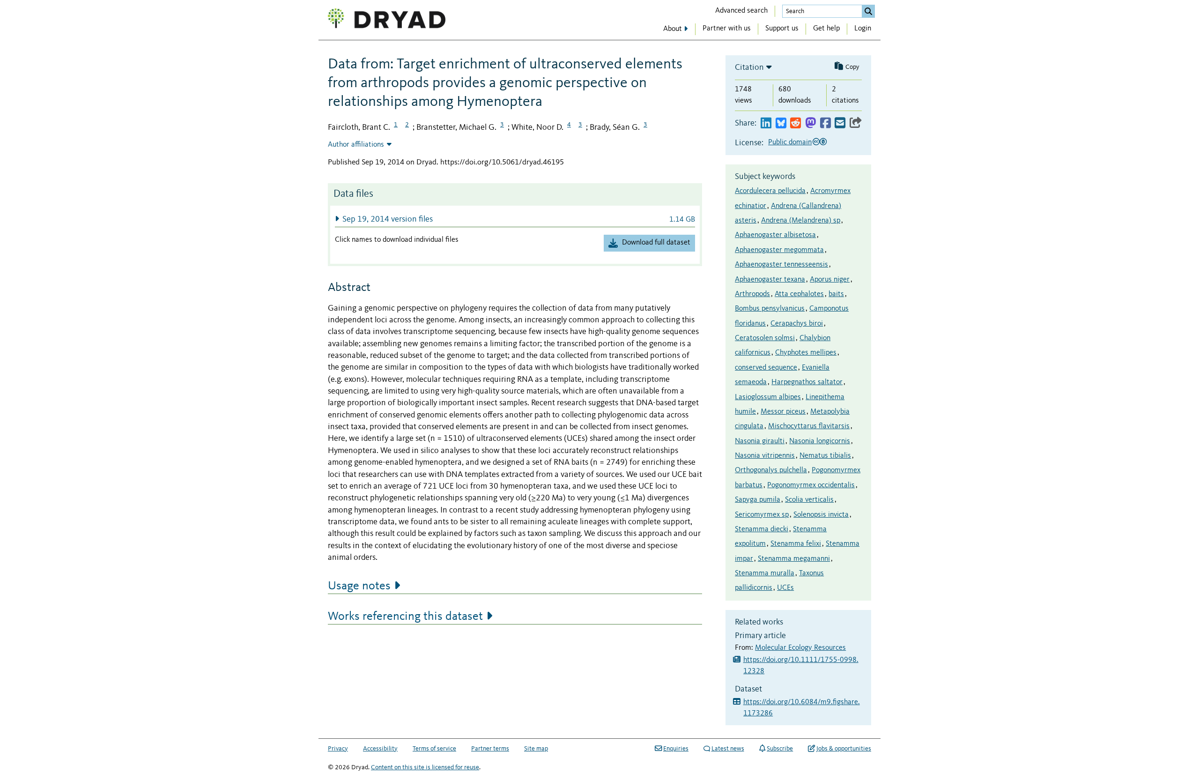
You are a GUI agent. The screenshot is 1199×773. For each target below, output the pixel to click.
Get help (826, 28)
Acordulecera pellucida (770, 191)
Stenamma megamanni (794, 559)
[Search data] (868, 11)
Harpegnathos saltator (807, 382)
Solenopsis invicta (821, 515)
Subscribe (780, 748)
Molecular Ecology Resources (800, 648)
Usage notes (359, 586)
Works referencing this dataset (405, 616)
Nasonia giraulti (760, 441)
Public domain (790, 142)
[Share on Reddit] (795, 123)
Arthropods (752, 294)
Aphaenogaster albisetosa (775, 235)
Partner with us (727, 28)
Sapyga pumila (757, 500)
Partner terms (490, 748)
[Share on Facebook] (825, 123)
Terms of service (434, 748)
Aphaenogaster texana (770, 279)
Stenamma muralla (764, 573)
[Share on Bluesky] (781, 123)
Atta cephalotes (799, 294)
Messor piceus (783, 412)
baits (836, 294)
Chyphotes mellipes (805, 353)
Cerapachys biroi (796, 323)
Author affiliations (356, 145)
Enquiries (675, 748)
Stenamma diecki (761, 529)
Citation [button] (749, 67)
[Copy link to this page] (856, 123)
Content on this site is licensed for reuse (425, 767)
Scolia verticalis (809, 500)
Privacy (338, 748)
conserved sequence (766, 368)
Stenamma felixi (795, 544)
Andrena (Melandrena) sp (800, 220)
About (672, 29)
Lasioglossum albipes (768, 397)
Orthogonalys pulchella (771, 470)
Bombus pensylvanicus (770, 308)
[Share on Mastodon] (810, 123)
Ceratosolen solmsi (765, 338)
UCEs (785, 588)
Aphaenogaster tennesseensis (781, 264)
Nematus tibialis (825, 456)
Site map (536, 748)
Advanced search (741, 11)
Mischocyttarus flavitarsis (809, 426)
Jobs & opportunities (843, 748)
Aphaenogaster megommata (779, 250)
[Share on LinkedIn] (766, 123)
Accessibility (380, 748)
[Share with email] (840, 123)
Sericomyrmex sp (762, 515)
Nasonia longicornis (819, 441)
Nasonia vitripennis (765, 456)
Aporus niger (830, 279)
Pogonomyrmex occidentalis (811, 485)
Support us (782, 28)
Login (862, 28)
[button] (515, 219)
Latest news (727, 748)
